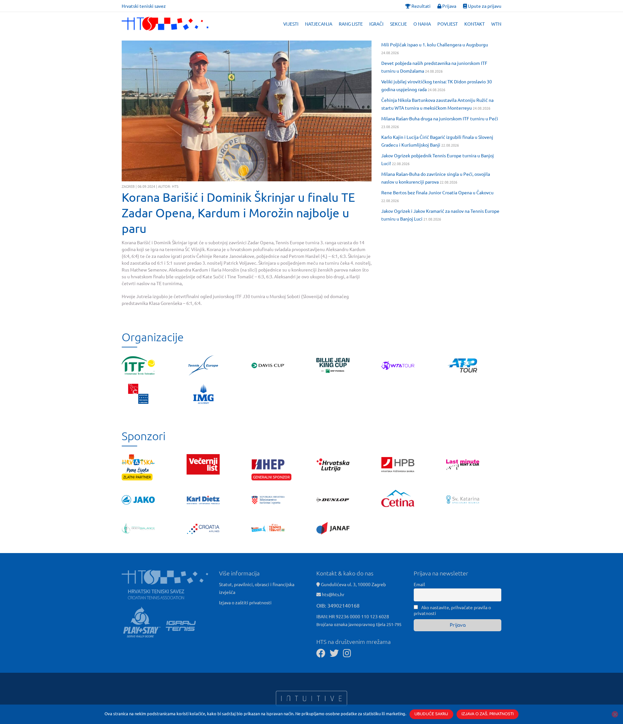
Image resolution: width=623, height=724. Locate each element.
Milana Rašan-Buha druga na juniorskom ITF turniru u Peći (439, 118)
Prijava (448, 6)
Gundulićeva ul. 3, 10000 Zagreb (353, 584)
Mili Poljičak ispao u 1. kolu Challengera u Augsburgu (434, 44)
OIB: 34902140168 (338, 605)
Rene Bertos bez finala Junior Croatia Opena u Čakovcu (437, 192)
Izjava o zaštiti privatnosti (245, 602)
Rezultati (420, 6)
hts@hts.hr (333, 594)
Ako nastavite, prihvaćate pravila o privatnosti (452, 610)
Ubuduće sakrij (431, 714)
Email (419, 584)
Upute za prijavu (484, 6)
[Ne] (615, 714)
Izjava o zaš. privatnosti (487, 714)
